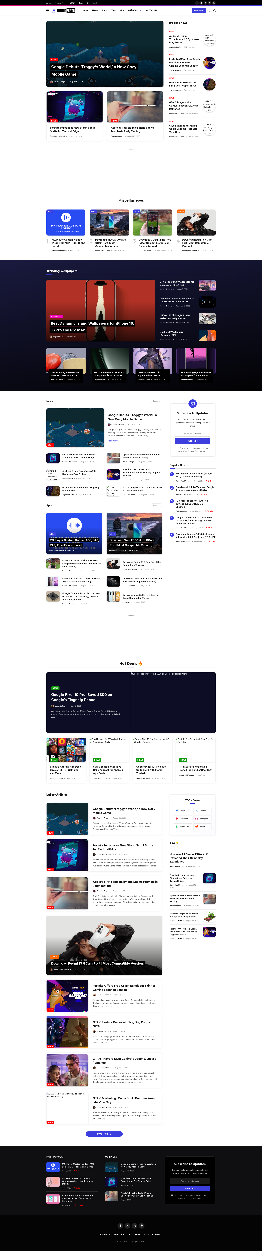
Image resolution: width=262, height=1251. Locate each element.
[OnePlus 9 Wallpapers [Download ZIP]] (207, 335)
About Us (105, 1234)
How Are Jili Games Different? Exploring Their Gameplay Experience (189, 858)
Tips (113, 10)
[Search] (214, 10)
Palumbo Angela (60, 82)
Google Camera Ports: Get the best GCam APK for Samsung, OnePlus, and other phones (81, 596)
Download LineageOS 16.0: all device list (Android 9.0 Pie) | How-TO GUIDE (195, 535)
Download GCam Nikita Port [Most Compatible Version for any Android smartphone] (155, 243)
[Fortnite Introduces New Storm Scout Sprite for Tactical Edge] (75, 106)
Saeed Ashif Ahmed (57, 136)
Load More (103, 1134)
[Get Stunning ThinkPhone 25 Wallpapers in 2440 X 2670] (66, 361)
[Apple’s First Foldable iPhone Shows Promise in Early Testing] (135, 106)
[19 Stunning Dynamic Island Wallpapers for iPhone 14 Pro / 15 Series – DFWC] (196, 361)
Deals (55, 688)
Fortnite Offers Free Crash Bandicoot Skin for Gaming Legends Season (184, 62)
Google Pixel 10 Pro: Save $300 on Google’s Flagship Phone (81, 697)
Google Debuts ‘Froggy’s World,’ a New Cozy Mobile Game (132, 417)
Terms (137, 1234)
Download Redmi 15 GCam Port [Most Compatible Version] (197, 243)
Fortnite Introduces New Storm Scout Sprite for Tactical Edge (72, 129)
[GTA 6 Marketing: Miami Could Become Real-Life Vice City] (209, 129)
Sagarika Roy (58, 337)
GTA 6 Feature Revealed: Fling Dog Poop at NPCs (183, 84)
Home (85, 10)
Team (81, 3)
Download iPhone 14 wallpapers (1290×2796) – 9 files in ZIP (177, 300)
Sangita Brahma (166, 289)
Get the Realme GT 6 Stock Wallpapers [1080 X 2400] (109, 374)
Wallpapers (56, 316)
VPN (122, 10)
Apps (104, 10)
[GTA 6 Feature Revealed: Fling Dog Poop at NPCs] (209, 84)
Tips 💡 (174, 843)
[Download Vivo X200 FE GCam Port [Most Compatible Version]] (113, 596)
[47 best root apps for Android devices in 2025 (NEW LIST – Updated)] (53, 1199)
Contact (157, 1234)
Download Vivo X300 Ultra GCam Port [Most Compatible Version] (110, 243)
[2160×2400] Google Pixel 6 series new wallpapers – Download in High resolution (175, 317)
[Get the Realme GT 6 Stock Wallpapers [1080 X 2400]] (109, 361)
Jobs (146, 1234)
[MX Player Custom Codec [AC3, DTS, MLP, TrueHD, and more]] (65, 222)
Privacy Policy (60, 3)
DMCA (72, 3)
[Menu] (47, 10)
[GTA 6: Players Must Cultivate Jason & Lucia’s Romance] (209, 106)
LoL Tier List (151, 10)
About (48, 3)
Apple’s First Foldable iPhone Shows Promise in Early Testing (132, 129)
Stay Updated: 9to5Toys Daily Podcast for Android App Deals (108, 770)
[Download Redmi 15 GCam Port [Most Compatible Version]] (196, 222)
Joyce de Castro (175, 47)
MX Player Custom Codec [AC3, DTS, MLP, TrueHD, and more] (68, 243)
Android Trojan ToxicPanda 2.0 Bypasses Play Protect (184, 39)
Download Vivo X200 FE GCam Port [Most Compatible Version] (141, 596)
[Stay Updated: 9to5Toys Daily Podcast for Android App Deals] (109, 750)
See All (155, 401)
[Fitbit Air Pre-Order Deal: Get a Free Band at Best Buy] (195, 750)
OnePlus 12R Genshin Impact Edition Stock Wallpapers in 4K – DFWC (151, 374)
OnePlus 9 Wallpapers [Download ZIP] (171, 333)
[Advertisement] (131, 171)
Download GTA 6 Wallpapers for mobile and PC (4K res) (177, 283)
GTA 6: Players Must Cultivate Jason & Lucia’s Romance (184, 105)
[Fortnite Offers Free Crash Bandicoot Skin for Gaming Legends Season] (209, 63)
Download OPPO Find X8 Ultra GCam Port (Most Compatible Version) (142, 580)
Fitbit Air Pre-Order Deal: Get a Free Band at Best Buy (195, 768)
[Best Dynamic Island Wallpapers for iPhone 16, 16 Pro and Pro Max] (100, 310)
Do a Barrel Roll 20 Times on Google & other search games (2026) (195, 489)
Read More (113, 441)
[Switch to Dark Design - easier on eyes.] (210, 10)
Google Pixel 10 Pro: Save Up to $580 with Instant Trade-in (151, 770)
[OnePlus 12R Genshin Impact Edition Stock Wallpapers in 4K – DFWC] (152, 361)
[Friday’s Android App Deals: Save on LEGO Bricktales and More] (66, 750)
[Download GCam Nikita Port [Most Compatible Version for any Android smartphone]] (152, 222)
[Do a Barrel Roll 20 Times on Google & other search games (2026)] (53, 1182)
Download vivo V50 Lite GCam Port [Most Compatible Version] (81, 580)
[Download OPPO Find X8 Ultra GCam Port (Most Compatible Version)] (113, 581)
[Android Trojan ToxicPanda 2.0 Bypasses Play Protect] (209, 40)
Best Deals (199, 10)
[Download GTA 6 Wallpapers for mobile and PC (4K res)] (207, 285)
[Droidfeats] (63, 10)
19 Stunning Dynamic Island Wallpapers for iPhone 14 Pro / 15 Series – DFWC (196, 374)
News (95, 10)
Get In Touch (92, 3)
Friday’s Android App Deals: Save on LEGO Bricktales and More (66, 770)
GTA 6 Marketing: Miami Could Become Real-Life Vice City (183, 129)
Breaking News (178, 22)
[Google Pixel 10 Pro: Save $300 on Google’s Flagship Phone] (173, 702)
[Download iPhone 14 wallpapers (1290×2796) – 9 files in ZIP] (207, 302)
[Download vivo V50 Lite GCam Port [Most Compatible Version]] (53, 581)
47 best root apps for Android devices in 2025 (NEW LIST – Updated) (192, 504)
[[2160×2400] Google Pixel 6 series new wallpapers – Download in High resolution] (207, 318)
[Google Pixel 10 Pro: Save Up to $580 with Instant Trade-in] (152, 750)
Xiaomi (181, 211)
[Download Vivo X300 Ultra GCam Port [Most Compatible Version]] (109, 222)
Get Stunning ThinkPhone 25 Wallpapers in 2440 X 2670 (65, 374)
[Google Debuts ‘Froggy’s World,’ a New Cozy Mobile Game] (104, 54)
